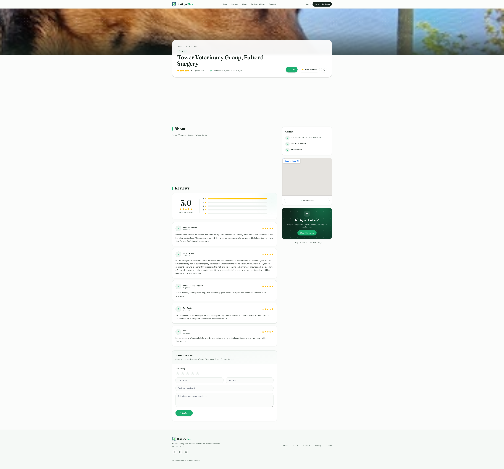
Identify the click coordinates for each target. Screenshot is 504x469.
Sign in (308, 4)
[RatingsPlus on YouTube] (186, 452)
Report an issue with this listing (308, 243)
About (244, 4)
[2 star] (182, 373)
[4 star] (192, 373)
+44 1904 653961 (298, 143)
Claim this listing (307, 233)
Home (225, 4)
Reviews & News (258, 4)
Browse (235, 4)
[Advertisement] (251, 100)
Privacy (318, 445)
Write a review (311, 69)
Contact (306, 445)
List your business (322, 4)
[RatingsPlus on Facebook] (174, 452)
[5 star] (197, 373)
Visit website (296, 149)
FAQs (295, 445)
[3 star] (187, 373)
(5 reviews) (199, 70)
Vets (195, 46)
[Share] (324, 69)
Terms (329, 445)
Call (293, 69)
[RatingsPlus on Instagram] (180, 452)
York (188, 46)
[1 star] (177, 373)
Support (272, 4)
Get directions (308, 200)
